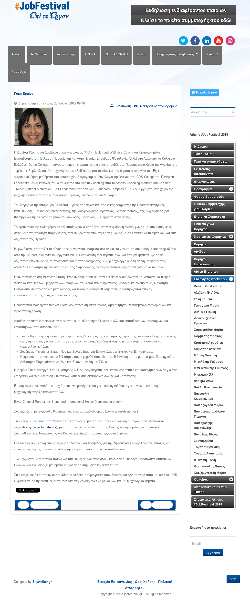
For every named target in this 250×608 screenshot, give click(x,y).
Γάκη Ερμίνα (23, 93)
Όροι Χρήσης (145, 582)
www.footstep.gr (45, 427)
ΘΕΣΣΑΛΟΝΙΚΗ (116, 54)
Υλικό (210, 54)
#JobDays (19, 71)
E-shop (141, 54)
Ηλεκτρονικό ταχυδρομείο (157, 106)
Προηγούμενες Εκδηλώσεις (175, 54)
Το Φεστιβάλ (39, 54)
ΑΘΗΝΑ (90, 54)
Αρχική (16, 54)
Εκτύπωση (122, 106)
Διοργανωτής (66, 54)
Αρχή (233, 579)
